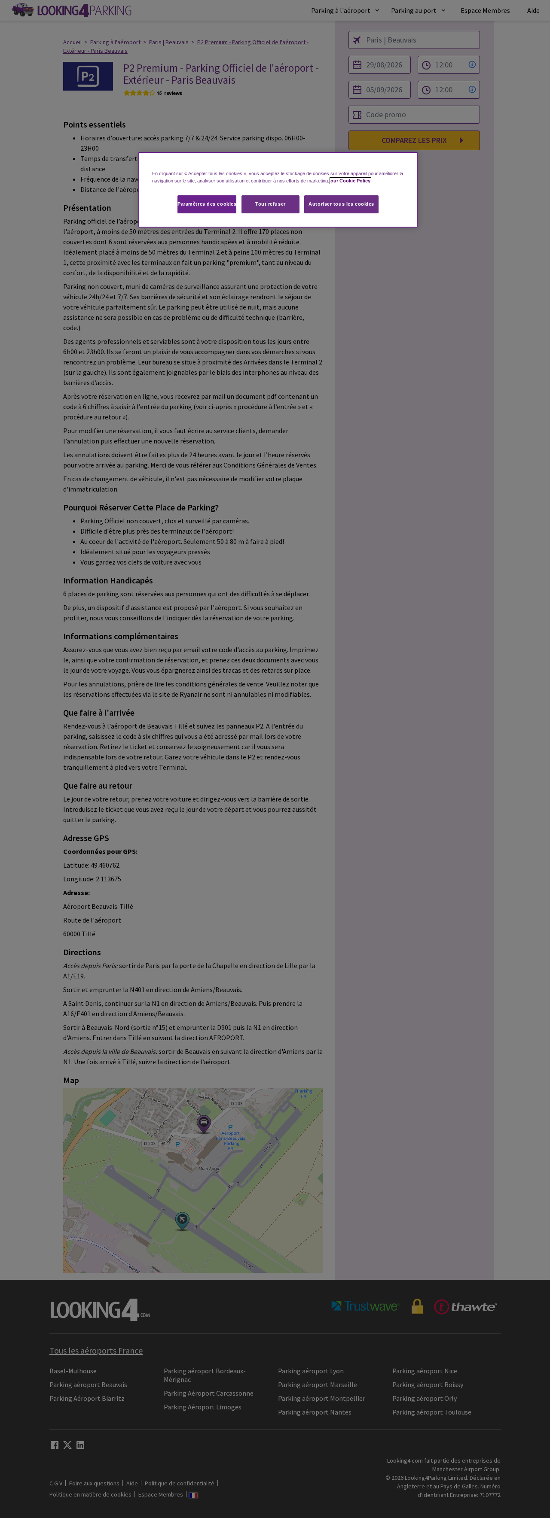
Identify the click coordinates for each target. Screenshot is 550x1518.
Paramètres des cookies (207, 203)
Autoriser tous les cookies (341, 203)
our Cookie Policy (350, 180)
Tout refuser (270, 203)
